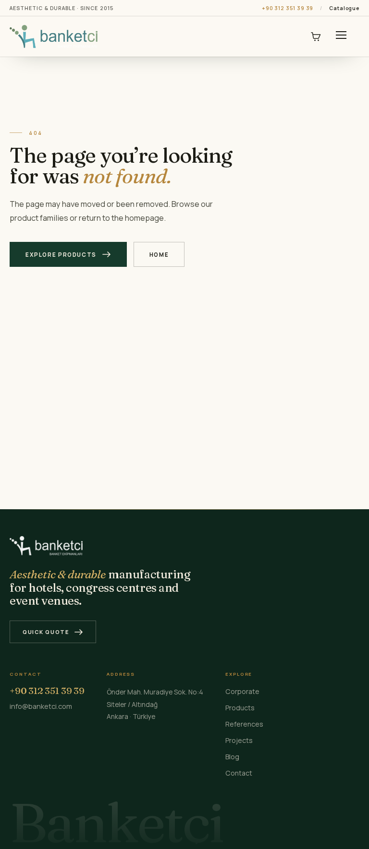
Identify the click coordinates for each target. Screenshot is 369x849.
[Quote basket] (316, 36)
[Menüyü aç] (341, 36)
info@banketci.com (41, 706)
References (244, 724)
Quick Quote (46, 631)
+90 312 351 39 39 (287, 8)
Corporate (242, 691)
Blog (232, 756)
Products (240, 707)
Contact (238, 772)
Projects (239, 740)
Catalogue (344, 8)
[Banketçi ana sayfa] (54, 36)
